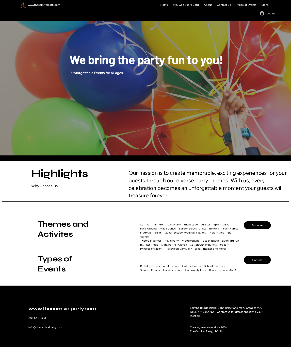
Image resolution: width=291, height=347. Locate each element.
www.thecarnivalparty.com (62, 309)
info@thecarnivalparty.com (45, 327)
